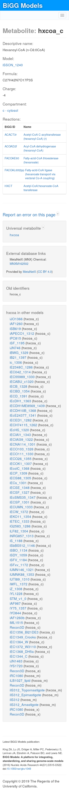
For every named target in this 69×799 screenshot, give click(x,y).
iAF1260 (17, 323)
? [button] (57, 213)
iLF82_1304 (19, 531)
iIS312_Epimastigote (26, 694)
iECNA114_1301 (23, 444)
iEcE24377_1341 (23, 415)
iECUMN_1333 (22, 506)
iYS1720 (17, 665)
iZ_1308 (16, 588)
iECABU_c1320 (22, 381)
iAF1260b (17, 617)
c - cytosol (10, 110)
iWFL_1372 (19, 583)
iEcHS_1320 (20, 429)
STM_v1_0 (18, 598)
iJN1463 (16, 661)
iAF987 (16, 603)
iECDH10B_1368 (23, 410)
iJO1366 (17, 318)
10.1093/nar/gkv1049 (19, 768)
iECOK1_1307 (21, 463)
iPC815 (16, 338)
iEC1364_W (19, 641)
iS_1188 (16, 540)
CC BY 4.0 (45, 271)
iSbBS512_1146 (23, 545)
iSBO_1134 (19, 550)
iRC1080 (17, 675)
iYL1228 (16, 593)
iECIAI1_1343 (21, 434)
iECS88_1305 (21, 477)
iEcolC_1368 (20, 468)
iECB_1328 (19, 386)
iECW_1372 (19, 511)
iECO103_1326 (22, 448)
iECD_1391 (19, 396)
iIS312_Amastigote (24, 704)
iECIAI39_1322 (22, 439)
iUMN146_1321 (22, 569)
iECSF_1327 (20, 492)
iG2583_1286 (20, 526)
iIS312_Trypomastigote (28, 689)
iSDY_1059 (19, 554)
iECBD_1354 (20, 391)
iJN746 (15, 347)
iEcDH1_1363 (21, 400)
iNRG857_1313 (22, 535)
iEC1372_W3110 (23, 646)
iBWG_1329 (19, 352)
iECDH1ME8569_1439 (28, 405)
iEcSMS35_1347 (23, 497)
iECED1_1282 (21, 420)
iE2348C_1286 (22, 367)
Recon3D (17, 627)
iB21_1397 (18, 357)
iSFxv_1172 (19, 564)
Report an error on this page (30, 214)
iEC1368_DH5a (22, 651)
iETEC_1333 (20, 521)
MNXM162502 (19, 263)
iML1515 (17, 622)
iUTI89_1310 (20, 579)
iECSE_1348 (20, 487)
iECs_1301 (19, 482)
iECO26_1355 (21, 458)
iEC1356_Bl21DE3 (24, 632)
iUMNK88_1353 (22, 574)
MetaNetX (29, 271)
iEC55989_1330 (23, 376)
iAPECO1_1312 (22, 333)
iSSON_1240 (13, 64)
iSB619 (16, 328)
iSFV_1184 (19, 559)
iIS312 (15, 699)
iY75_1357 (18, 608)
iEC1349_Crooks (23, 637)
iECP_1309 (19, 473)
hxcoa (14, 234)
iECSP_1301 (20, 502)
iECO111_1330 (22, 453)
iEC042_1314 (21, 371)
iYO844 (16, 612)
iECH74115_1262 (24, 424)
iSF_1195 (17, 342)
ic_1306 (16, 362)
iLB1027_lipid (20, 680)
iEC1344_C (19, 656)
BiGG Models (23, 5)
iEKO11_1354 (21, 516)
